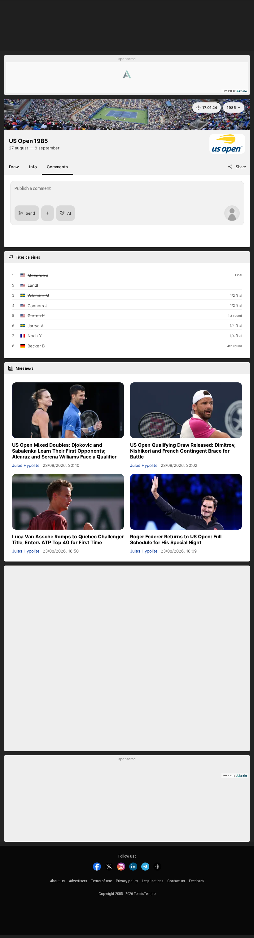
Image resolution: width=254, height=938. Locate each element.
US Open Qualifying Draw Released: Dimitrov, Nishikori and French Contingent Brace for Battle (182, 451)
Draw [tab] (14, 166)
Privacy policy (127, 881)
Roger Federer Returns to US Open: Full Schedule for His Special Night (175, 539)
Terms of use (101, 881)
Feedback (196, 881)
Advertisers (78, 881)
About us (57, 881)
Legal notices (152, 881)
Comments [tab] (57, 166)
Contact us (176, 881)
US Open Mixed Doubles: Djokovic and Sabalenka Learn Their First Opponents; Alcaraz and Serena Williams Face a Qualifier (64, 451)
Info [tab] (33, 166)
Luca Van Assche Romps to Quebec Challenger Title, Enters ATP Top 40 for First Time (68, 539)
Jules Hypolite (26, 465)
